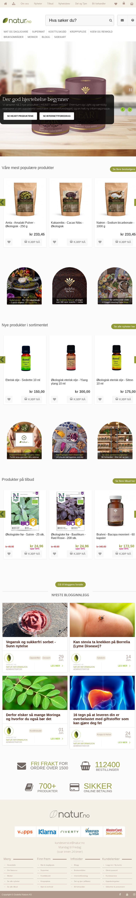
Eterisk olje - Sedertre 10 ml (22, 379)
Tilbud (50, 3)
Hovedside (11, 865)
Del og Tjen (81, 3)
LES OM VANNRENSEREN (20, 120)
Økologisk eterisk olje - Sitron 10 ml (115, 381)
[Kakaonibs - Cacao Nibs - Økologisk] (70, 199)
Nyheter (38, 3)
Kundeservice (111, 876)
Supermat (45, 870)
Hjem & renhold (47, 887)
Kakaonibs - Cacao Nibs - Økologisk (67, 224)
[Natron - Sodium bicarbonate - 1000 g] (116, 199)
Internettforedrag (81, 876)
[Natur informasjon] (8, 654)
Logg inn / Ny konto (114, 865)
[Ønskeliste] (116, 3)
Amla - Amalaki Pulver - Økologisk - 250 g (20, 224)
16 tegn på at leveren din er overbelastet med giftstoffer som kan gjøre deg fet (101, 719)
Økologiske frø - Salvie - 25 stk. (24, 534)
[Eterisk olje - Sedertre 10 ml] (25, 356)
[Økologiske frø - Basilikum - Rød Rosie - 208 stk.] (70, 511)
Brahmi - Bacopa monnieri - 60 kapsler (116, 536)
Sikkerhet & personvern (115, 887)
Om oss (25, 3)
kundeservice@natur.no (70, 843)
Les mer (55, 666)
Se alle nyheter (13, 881)
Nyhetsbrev (64, 3)
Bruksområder (79, 870)
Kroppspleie (45, 881)
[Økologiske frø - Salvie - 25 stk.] (25, 511)
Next (130, 109)
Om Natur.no (12, 870)
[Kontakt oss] (122, 20)
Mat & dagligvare (47, 865)
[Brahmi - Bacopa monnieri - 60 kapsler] (116, 511)
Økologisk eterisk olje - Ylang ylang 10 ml (69, 381)
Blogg (76, 865)
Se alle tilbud (12, 887)
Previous (122, 109)
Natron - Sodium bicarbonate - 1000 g (115, 224)
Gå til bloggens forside (70, 584)
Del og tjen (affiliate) (82, 881)
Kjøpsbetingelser (112, 881)
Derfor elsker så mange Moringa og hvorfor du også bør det (33, 717)
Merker (10, 876)
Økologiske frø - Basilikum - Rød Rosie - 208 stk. (68, 536)
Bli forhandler (99, 3)
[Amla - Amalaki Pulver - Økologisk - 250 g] (25, 199)
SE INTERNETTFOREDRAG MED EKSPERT (65, 120)
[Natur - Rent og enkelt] (19, 20)
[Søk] (110, 20)
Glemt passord (112, 870)
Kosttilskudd (45, 876)
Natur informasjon (16, 667)
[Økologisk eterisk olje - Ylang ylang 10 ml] (70, 356)
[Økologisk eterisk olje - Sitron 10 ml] (116, 356)
